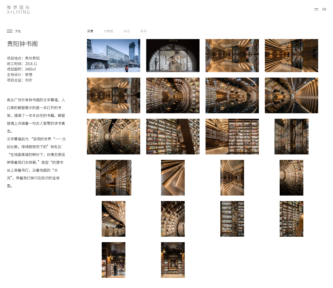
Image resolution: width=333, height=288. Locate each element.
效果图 (108, 31)
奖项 (143, 31)
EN (324, 9)
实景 (90, 31)
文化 (18, 31)
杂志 (127, 31)
